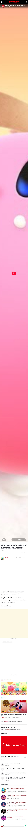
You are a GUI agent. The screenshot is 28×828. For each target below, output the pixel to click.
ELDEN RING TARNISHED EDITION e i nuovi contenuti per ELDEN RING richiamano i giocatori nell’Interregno (15, 778)
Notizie (3, 711)
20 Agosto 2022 (10, 697)
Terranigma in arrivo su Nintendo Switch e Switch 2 (14, 768)
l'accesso (6, 721)
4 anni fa (2, 550)
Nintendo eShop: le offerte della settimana (13, 763)
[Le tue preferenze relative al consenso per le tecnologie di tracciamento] (25, 825)
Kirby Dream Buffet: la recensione (8, 696)
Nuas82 (6, 557)
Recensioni (4, 693)
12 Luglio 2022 (17, 717)
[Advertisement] (14, 575)
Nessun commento (10, 717)
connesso (8, 729)
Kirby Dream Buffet (8, 641)
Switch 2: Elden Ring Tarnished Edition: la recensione (15, 772)
